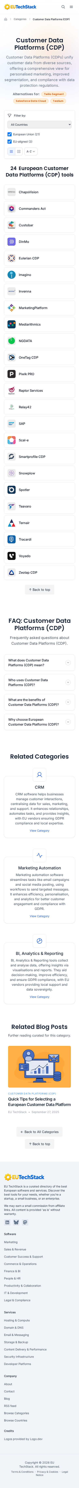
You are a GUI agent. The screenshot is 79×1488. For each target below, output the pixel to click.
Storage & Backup (16, 1342)
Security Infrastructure (19, 1356)
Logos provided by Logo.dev (23, 1439)
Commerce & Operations (20, 1264)
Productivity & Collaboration (22, 1285)
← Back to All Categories (39, 1132)
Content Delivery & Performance (25, 1349)
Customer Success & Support (23, 1256)
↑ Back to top (39, 590)
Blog (7, 1398)
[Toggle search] (63, 6)
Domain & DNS (13, 1327)
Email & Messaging (16, 1335)
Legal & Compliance (17, 1300)
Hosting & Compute (17, 1320)
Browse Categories (16, 1413)
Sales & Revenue (15, 1249)
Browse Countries (15, 1420)
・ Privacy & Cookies (46, 1471)
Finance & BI (12, 1271)
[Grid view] (18, 151)
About (8, 1384)
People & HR (12, 1278)
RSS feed (10, 1406)
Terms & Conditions (22, 1471)
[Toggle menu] (71, 6)
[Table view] (11, 151)
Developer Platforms (17, 1364)
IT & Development (16, 1293)
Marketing (11, 1242)
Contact (9, 1391)
